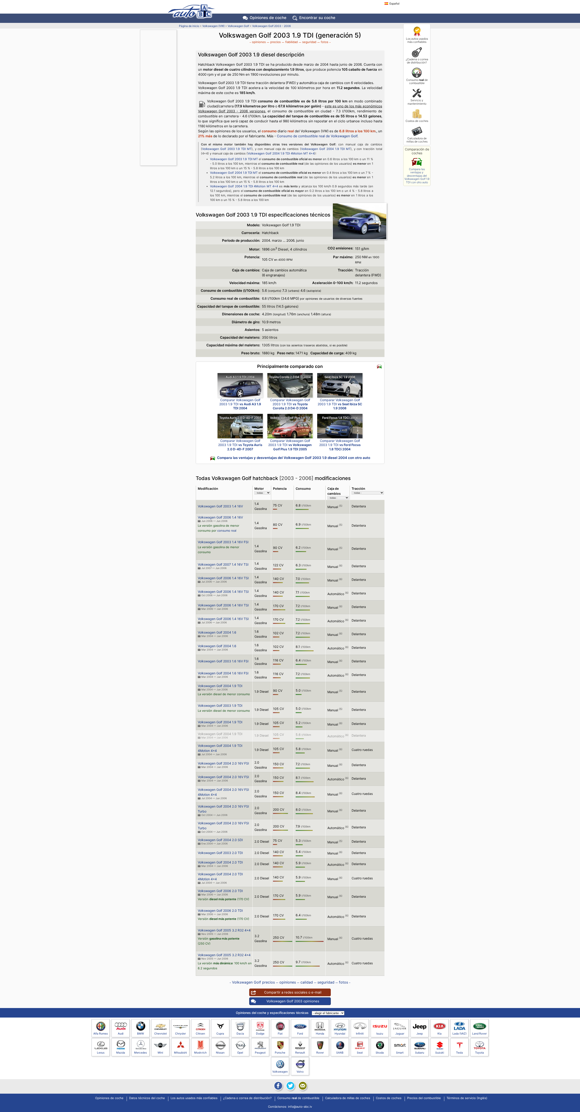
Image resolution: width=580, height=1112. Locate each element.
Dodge (260, 1033)
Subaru (419, 1052)
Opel (240, 1052)
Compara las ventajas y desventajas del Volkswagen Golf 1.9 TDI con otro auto (416, 175)
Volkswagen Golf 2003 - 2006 (271, 26)
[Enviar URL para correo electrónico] (302, 1085)
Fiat (280, 1033)
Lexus (100, 1052)
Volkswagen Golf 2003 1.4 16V (220, 506)
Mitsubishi (180, 1052)
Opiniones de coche (109, 1098)
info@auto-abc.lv (300, 1106)
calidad (306, 982)
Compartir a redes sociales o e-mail (292, 992)
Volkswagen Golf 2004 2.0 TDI (220, 862)
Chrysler (180, 1033)
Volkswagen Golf (238, 26)
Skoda (380, 1052)
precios (275, 42)
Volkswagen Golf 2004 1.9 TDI (220, 686)
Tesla (459, 1052)
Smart (400, 1052)
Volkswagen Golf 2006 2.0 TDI (220, 891)
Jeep (419, 1033)
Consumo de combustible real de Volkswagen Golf (317, 136)
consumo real (226, 530)
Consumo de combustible (417, 81)
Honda (320, 1033)
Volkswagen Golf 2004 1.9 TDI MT (325, 149)
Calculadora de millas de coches (417, 140)
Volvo (300, 1071)
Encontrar (317, 17)
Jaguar (399, 1033)
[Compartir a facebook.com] (278, 1085)
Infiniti (360, 1033)
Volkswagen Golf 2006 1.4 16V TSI (223, 578)
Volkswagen (280, 1071)
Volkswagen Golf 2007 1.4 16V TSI (223, 564)
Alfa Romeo (100, 1033)
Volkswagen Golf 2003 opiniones (292, 1001)
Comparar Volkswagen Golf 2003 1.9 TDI (240, 404)
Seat (360, 1052)
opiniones (259, 42)
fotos (324, 42)
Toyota (479, 1052)
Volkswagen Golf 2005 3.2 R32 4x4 (224, 930)
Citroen (200, 1033)
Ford (300, 1033)
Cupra (220, 1033)
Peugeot (260, 1052)
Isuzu (379, 1033)
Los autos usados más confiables (417, 40)
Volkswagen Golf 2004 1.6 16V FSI (223, 673)
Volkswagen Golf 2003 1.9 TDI (220, 705)
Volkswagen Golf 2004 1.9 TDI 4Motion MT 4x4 (281, 153)
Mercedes (140, 1052)
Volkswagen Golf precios (253, 982)
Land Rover (479, 1033)
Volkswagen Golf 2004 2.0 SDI (220, 840)
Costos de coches (417, 121)
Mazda (120, 1052)
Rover (320, 1052)
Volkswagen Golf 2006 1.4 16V (220, 517)
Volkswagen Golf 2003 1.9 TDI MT (226, 149)
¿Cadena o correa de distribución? (417, 61)
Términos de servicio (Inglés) (467, 1098)
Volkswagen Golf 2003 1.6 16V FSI (223, 661)
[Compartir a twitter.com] (290, 1085)
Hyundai (340, 1033)
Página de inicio (189, 26)
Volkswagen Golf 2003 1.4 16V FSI (223, 542)
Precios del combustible (424, 1098)
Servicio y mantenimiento (417, 102)
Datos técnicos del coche (147, 1098)
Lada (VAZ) (459, 1033)
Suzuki (439, 1052)
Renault (300, 1052)
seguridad (309, 42)
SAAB (339, 1052)
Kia (439, 1033)
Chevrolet (160, 1033)
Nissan (220, 1052)
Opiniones (268, 17)
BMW (140, 1033)
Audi (120, 1033)
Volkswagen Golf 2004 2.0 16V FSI (223, 763)
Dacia (240, 1033)
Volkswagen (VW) (213, 26)
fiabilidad (291, 42)
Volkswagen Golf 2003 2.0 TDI (220, 853)
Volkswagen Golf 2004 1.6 (217, 632)
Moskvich (200, 1052)
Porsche (280, 1052)
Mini (160, 1052)
